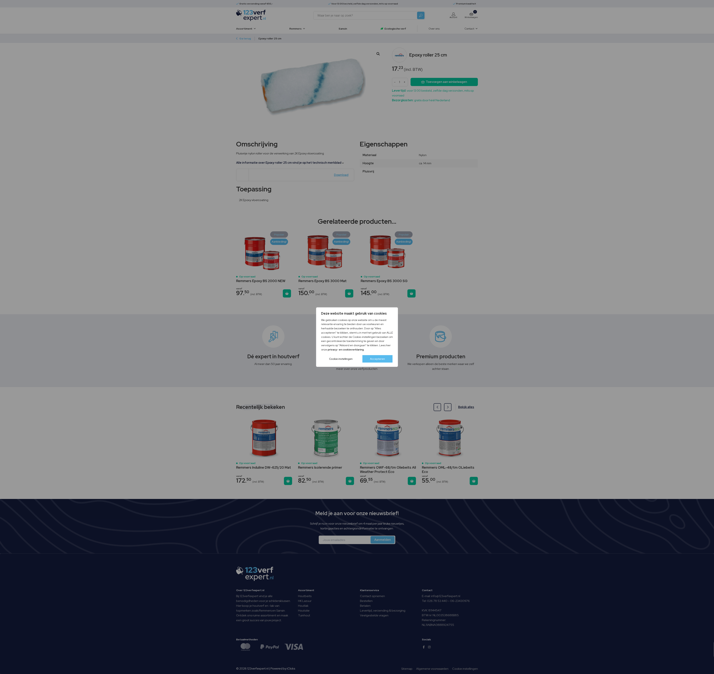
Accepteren (377, 359)
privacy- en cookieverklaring (346, 349)
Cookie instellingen (341, 359)
